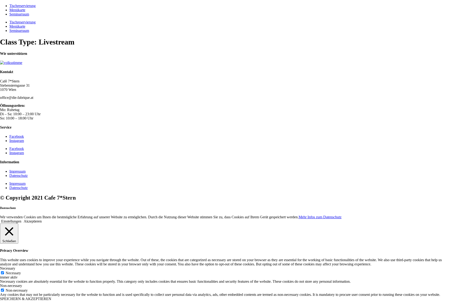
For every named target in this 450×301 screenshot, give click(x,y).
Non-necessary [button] (11, 286)
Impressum (17, 171)
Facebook (16, 136)
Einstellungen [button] (11, 221)
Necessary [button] (7, 268)
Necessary (13, 273)
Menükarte (17, 10)
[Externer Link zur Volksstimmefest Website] (11, 63)
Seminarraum (19, 14)
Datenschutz (18, 176)
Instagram (16, 141)
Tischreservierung (22, 6)
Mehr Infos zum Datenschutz (320, 217)
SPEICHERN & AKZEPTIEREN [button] (25, 299)
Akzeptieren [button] (33, 221)
